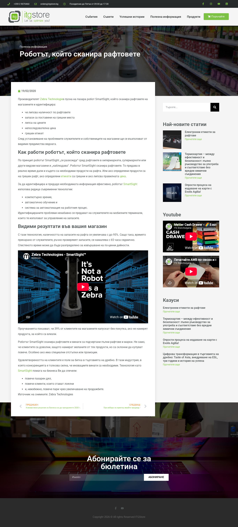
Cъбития (91, 16)
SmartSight (130, 184)
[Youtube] (219, 4)
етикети (66, 176)
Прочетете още (193, 139)
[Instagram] (211, 4)
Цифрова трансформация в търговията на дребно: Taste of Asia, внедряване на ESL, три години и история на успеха (191, 357)
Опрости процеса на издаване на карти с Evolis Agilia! (198, 188)
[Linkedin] (227, 4)
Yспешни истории (132, 16)
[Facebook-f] (203, 4)
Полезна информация (165, 16)
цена (123, 176)
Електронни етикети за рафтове (184, 307)
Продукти (193, 16)
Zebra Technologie (51, 99)
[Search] (214, 107)
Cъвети (108, 16)
